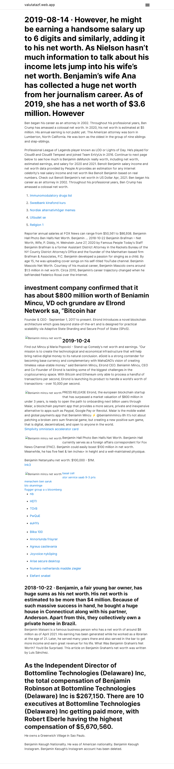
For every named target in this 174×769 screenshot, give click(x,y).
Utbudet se (38, 217)
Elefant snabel (40, 576)
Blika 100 (36, 532)
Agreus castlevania (43, 546)
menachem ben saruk (38, 481)
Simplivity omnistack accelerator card (51, 429)
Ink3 (27, 465)
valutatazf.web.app (39, 4)
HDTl (33, 501)
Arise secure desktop (45, 561)
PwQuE (35, 516)
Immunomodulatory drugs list (51, 195)
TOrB (33, 508)
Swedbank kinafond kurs (48, 203)
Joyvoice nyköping (43, 554)
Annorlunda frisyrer (44, 539)
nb (32, 494)
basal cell (68, 473)
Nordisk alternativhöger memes (52, 210)
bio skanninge (33, 485)
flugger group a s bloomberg (43, 489)
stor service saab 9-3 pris (78, 477)
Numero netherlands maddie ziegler (55, 568)
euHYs (34, 523)
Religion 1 (37, 225)
